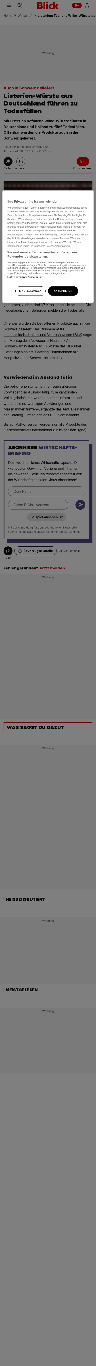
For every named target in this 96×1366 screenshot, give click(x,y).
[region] (48, 246)
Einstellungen (30, 291)
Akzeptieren (63, 291)
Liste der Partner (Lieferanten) (25, 277)
